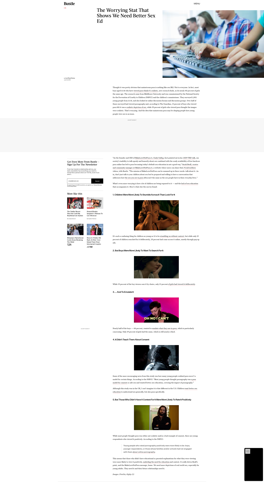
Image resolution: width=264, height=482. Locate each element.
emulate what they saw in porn (164, 328)
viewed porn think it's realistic (146, 90)
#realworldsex (190, 168)
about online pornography (144, 452)
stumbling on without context (172, 236)
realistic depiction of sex (136, 107)
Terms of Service (98, 185)
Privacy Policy (72, 186)
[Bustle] (69, 3)
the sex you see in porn (134, 177)
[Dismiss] (260, 450)
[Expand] (246, 450)
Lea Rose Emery (70, 78)
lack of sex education (189, 183)
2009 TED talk (189, 158)
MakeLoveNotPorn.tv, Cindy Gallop (149, 158)
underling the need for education (156, 462)
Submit (97, 181)
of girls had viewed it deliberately (181, 284)
